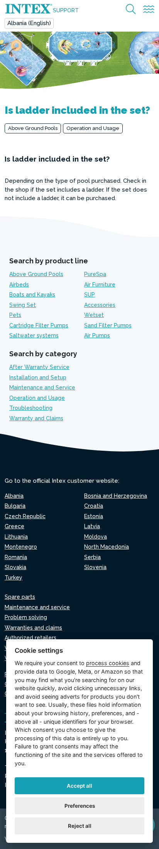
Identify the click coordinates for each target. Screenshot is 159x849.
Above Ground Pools (33, 128)
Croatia (93, 506)
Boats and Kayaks (32, 294)
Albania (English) (29, 23)
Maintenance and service (37, 607)
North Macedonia (106, 547)
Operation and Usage (92, 128)
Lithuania (16, 537)
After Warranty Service (39, 367)
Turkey (13, 577)
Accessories (99, 305)
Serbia (92, 557)
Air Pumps (97, 335)
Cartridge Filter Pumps (38, 325)
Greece (14, 526)
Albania (14, 496)
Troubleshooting (30, 408)
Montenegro (21, 547)
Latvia (92, 526)
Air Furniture (99, 284)
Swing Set (22, 305)
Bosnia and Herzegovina (115, 496)
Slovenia (95, 567)
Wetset (94, 315)
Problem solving (26, 617)
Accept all (79, 786)
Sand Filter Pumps (108, 325)
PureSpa (95, 274)
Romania (16, 557)
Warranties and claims (33, 628)
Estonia (93, 516)
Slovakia (15, 567)
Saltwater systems (34, 335)
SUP (89, 294)
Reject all (79, 826)
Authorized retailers (30, 638)
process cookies (107, 663)
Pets (15, 315)
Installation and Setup (37, 377)
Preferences (79, 806)
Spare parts (20, 597)
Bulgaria (15, 506)
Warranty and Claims (36, 418)
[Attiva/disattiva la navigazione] (148, 9)
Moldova (95, 537)
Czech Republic (25, 516)
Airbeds (19, 284)
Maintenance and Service (42, 387)
